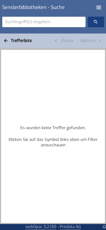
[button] (98, 7)
